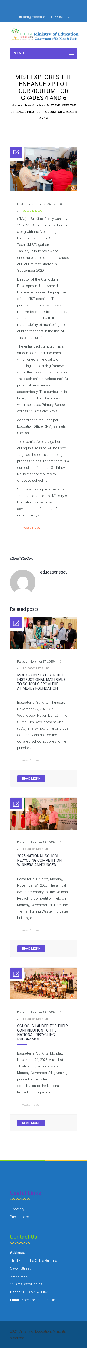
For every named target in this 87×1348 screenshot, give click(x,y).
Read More (31, 778)
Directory (17, 1209)
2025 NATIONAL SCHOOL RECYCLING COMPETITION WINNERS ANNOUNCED (39, 860)
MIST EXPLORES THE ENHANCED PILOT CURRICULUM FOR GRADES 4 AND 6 (44, 112)
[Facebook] (38, 7)
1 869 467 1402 (61, 17)
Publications (19, 1217)
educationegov (32, 210)
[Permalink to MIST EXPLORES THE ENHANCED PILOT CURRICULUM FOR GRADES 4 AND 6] (43, 190)
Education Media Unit (36, 668)
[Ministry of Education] (46, 35)
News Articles (33, 105)
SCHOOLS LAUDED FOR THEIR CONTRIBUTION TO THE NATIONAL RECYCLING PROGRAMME (42, 1032)
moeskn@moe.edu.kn (32, 17)
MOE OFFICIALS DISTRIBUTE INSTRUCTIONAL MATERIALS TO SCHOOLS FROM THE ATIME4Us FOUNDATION (41, 682)
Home (16, 105)
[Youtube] (49, 7)
